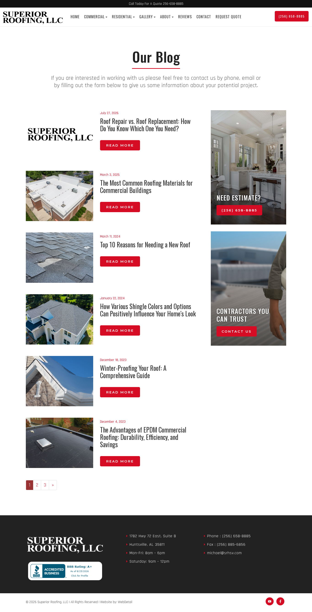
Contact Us (237, 331)
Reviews (185, 16)
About (165, 16)
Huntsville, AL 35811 (147, 544)
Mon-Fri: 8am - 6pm (147, 553)
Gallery (146, 16)
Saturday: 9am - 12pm (149, 561)
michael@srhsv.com (224, 553)
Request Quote (228, 16)
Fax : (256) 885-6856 (226, 544)
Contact (203, 16)
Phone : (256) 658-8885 (229, 536)
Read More (120, 145)
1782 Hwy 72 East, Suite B (153, 536)
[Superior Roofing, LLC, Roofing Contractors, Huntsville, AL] (63, 571)
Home (75, 16)
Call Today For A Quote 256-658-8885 (156, 3)
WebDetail (125, 602)
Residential (122, 16)
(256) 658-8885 (292, 16)
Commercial (94, 16)
